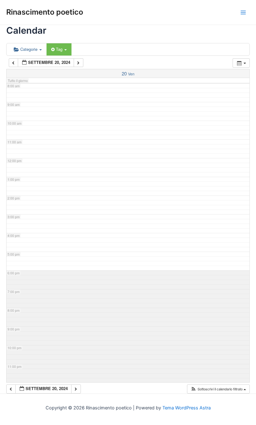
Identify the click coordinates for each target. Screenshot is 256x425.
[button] (218, 389)
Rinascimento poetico (44, 12)
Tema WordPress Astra (186, 408)
